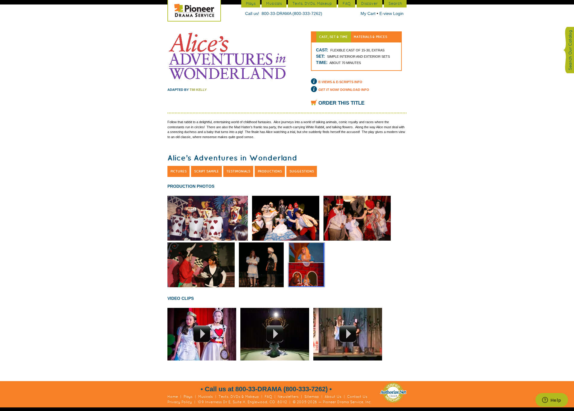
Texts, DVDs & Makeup (239, 397)
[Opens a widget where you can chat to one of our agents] (551, 400)
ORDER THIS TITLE (341, 103)
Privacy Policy (179, 402)
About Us (333, 397)
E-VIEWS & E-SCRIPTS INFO (340, 82)
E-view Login (391, 13)
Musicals (205, 397)
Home (172, 397)
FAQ (268, 397)
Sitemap (311, 397)
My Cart (369, 13)
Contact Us (357, 397)
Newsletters (288, 397)
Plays (188, 397)
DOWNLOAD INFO (343, 89)
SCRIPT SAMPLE (206, 171)
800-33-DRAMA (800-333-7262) (292, 13)
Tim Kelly (198, 89)
